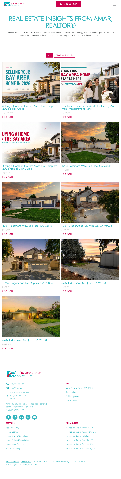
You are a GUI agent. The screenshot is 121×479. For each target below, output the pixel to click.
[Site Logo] (14, 4)
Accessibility (26, 461)
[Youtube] (34, 417)
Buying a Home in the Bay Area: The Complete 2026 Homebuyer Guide (29, 167)
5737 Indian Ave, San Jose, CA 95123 (83, 283)
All (49, 55)
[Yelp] (28, 417)
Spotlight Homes (64, 55)
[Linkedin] (15, 417)
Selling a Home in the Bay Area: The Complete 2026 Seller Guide (29, 107)
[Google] (21, 417)
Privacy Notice (12, 461)
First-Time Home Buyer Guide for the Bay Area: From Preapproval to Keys (89, 107)
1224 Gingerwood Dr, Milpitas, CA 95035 (86, 226)
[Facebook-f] (8, 417)
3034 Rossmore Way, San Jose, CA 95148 (86, 166)
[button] (114, 4)
